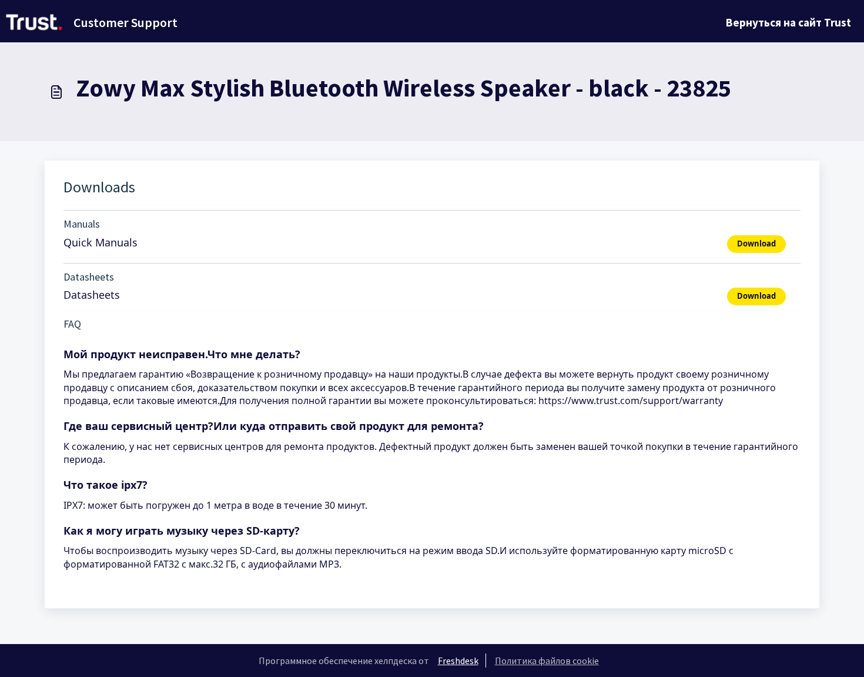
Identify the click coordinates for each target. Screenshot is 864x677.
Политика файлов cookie (547, 660)
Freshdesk (458, 660)
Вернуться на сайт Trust (788, 22)
